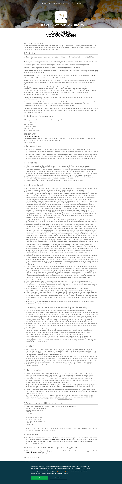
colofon (79, 4)
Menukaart (45, 4)
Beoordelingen (58, 4)
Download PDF (28, 461)
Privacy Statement (31, 453)
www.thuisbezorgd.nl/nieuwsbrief (63, 439)
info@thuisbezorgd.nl (35, 137)
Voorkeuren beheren (63, 471)
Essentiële (58, 478)
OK (40, 478)
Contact (70, 4)
